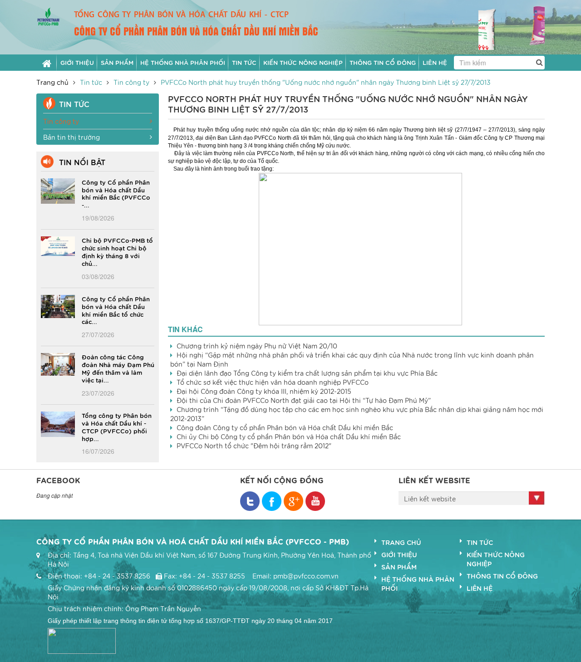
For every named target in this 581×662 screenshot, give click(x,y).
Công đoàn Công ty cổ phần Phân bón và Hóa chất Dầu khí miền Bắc (285, 427)
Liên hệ (479, 588)
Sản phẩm (399, 566)
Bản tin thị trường (71, 137)
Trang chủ (52, 82)
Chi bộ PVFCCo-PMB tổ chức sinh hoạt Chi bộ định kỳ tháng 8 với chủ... (117, 251)
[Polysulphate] (512, 26)
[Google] (293, 501)
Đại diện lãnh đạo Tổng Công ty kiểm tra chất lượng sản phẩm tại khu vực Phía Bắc (307, 373)
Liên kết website (430, 499)
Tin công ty (131, 82)
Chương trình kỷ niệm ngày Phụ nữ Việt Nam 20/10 (257, 346)
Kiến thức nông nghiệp (496, 559)
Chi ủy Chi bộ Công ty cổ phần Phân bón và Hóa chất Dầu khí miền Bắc (289, 436)
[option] (512, 27)
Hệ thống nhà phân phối (417, 583)
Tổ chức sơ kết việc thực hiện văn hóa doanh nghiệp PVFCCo (273, 382)
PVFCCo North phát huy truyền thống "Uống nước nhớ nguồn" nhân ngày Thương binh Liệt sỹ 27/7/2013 (326, 82)
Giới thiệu (399, 554)
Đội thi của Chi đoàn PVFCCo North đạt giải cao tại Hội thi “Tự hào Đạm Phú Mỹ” (304, 400)
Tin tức (91, 82)
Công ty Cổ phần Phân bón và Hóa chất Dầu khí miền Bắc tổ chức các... (116, 310)
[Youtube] (315, 501)
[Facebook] (250, 501)
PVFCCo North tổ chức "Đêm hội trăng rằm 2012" (254, 445)
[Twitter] (271, 501)
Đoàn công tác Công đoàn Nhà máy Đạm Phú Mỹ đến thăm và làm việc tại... (118, 368)
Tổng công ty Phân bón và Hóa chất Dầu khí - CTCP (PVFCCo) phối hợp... (117, 426)
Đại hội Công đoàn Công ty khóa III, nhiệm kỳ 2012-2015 (264, 391)
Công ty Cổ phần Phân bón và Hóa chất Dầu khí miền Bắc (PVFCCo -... (116, 193)
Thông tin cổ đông (502, 575)
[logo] (48, 15)
